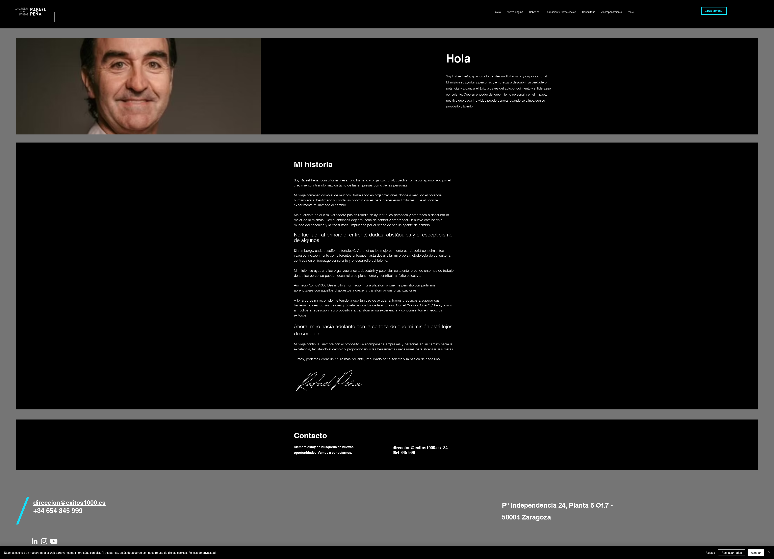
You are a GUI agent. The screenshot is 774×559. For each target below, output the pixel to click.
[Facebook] (447, 119)
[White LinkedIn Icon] (34, 541)
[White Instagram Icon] (44, 541)
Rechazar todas (732, 553)
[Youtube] (54, 541)
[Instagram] (466, 119)
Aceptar (756, 553)
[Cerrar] (769, 552)
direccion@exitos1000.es (417, 447)
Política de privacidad (202, 553)
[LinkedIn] (460, 119)
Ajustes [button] (710, 553)
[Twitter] (453, 119)
